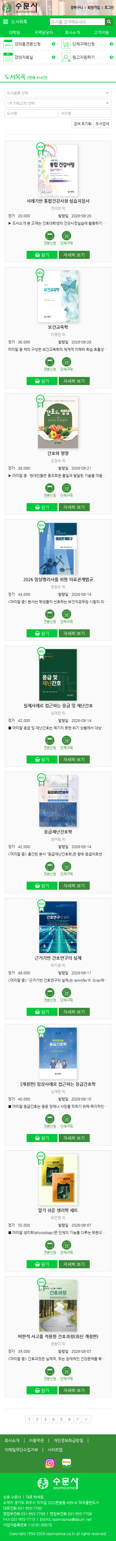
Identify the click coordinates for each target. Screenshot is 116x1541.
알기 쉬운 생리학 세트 (58, 1210)
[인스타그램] (50, 1463)
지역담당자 (43, 32)
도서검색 (102, 124)
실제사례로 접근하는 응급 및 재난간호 (58, 705)
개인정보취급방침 (68, 1440)
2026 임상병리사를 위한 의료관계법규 (58, 579)
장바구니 (77, 8)
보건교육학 (58, 327)
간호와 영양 (58, 453)
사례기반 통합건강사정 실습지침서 (58, 200)
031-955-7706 (80, 1514)
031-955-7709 (33, 1514)
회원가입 (94, 8)
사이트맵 (55, 1449)
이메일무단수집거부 (21, 1449)
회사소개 (72, 32)
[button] (58, 93)
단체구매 (66, 243)
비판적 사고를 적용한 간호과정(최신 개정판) (58, 1336)
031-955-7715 (23, 1519)
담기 (44, 254)
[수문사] (19, 7)
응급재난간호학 (58, 831)
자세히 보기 (74, 254)
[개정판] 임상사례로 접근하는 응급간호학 (58, 1084)
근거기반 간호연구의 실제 (58, 957)
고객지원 (101, 32)
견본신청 (50, 243)
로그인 (109, 8)
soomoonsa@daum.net (72, 1519)
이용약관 (36, 1440)
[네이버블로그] (66, 1463)
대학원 (14, 32)
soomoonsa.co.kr (60, 1533)
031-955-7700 (30, 1508)
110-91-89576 (40, 1525)
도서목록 (15, 76)
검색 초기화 (83, 124)
